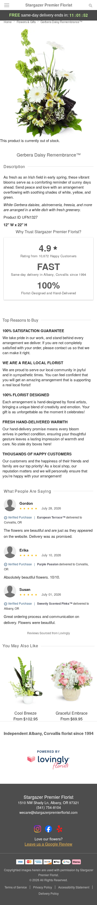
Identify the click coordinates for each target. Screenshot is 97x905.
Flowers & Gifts (26, 22)
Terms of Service (15, 887)
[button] (86, 893)
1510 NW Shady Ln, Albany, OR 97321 (48, 802)
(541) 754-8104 (48, 807)
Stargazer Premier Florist (48, 5)
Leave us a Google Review (48, 844)
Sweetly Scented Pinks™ (54, 603)
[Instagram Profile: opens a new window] (37, 828)
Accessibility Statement (73, 887)
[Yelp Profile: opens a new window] (59, 828)
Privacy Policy (42, 887)
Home (8, 22)
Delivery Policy (49, 893)
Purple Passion (47, 564)
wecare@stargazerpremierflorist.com (48, 812)
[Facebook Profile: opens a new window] (48, 828)
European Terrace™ (51, 517)
